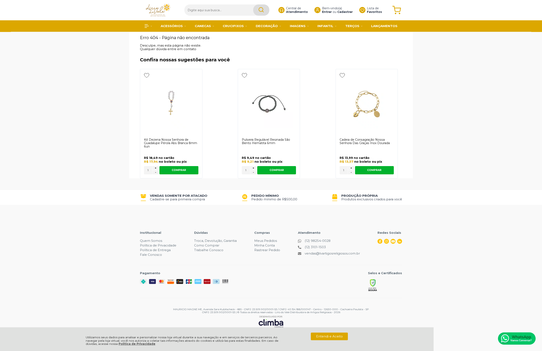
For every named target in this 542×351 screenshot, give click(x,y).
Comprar (179, 170)
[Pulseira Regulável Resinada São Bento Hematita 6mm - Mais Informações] (269, 104)
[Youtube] (393, 243)
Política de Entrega (155, 250)
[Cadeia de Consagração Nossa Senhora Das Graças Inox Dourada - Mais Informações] (367, 104)
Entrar (327, 12)
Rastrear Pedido (267, 250)
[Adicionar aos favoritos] (146, 75)
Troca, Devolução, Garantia (215, 241)
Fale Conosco (151, 255)
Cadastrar (345, 12)
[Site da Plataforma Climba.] (271, 321)
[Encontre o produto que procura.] (261, 10)
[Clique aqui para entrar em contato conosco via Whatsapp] (517, 338)
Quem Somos (151, 241)
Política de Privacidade (137, 343)
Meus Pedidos (265, 241)
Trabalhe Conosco (208, 250)
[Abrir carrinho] (396, 10)
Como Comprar (206, 245)
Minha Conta (264, 245)
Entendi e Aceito (329, 336)
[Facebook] (379, 243)
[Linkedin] (399, 243)
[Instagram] (386, 243)
